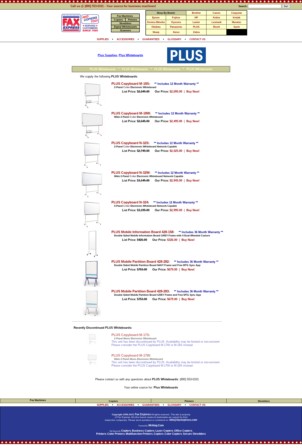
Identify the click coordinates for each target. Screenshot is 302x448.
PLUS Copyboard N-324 (129, 202)
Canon (216, 13)
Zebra (196, 32)
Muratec (236, 22)
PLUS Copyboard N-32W (130, 172)
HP (196, 17)
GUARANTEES (150, 39)
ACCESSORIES (125, 39)
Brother (196, 13)
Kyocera (176, 22)
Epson (156, 17)
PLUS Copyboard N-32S (130, 143)
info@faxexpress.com (183, 419)
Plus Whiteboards (131, 55)
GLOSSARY (174, 39)
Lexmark (217, 22)
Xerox (176, 32)
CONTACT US (197, 39)
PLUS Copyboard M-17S (130, 335)
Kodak (236, 17)
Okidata (156, 26)
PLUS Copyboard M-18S (130, 83)
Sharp (156, 32)
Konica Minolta (156, 22)
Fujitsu (176, 17)
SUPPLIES (103, 39)
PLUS (196, 26)
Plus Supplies (107, 55)
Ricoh (216, 26)
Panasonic (176, 26)
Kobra (216, 17)
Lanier (196, 22)
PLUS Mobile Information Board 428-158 (142, 232)
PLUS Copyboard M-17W (130, 355)
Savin (236, 26)
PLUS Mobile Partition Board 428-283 (140, 291)
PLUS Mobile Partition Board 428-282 (140, 261)
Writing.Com (156, 425)
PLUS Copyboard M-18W (130, 113)
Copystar (236, 13)
